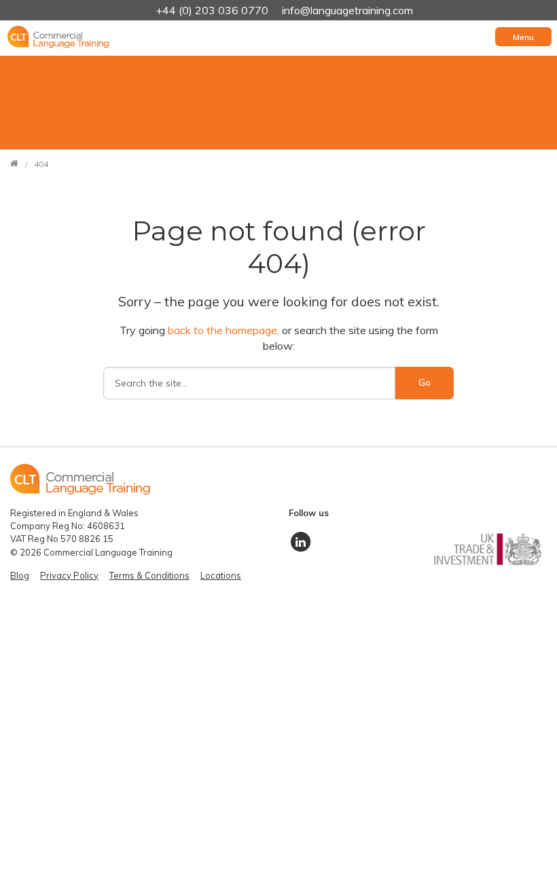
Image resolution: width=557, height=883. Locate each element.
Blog (19, 575)
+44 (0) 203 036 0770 (213, 10)
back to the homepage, (225, 330)
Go (424, 382)
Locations (220, 575)
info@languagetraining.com (347, 10)
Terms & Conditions (149, 575)
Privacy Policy (69, 575)
